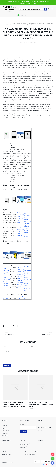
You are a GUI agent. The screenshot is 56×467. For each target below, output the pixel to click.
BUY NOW (20, 189)
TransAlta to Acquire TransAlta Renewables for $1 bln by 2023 (47, 334)
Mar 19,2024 (5, 408)
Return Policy (5, 435)
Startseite (5, 24)
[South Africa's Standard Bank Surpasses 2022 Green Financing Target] (41, 387)
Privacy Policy (5, 433)
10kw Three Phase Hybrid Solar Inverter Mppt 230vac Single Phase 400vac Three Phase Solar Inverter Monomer (27, 162)
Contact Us (4, 425)
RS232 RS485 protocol (30, 454)
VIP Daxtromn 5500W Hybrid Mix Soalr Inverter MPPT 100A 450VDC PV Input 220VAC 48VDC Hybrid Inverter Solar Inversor (27, 223)
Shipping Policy (5, 428)
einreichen (6, 365)
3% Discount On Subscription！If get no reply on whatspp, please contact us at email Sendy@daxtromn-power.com (28, 2)
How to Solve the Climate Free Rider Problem (9, 334)
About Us (4, 423)
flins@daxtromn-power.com (44, 423)
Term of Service (5, 430)
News (9, 24)
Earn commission (5, 442)
